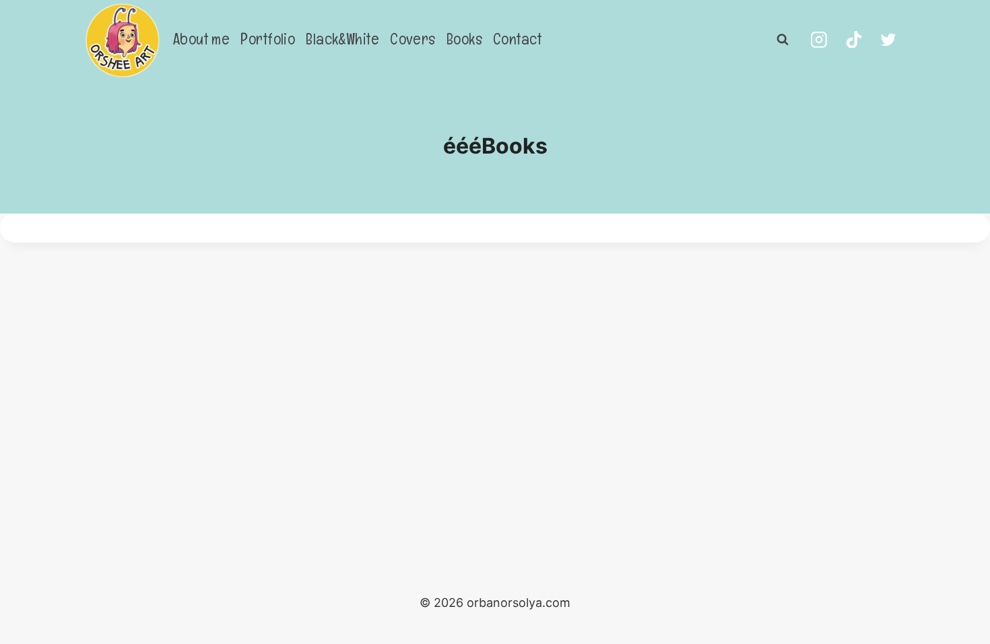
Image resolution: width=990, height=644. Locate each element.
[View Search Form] (782, 40)
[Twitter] (888, 39)
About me (201, 39)
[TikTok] (853, 39)
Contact (517, 39)
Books (464, 39)
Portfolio (267, 39)
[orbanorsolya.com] (122, 40)
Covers (413, 39)
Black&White (342, 39)
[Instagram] (818, 39)
